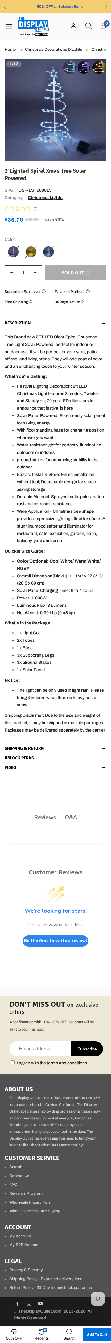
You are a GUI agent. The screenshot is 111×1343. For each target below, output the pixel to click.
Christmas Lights (45, 197)
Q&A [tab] (71, 817)
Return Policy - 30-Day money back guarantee (50, 1287)
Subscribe (87, 1048)
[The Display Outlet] (34, 26)
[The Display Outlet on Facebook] (17, 1304)
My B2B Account (24, 1245)
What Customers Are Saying (34, 1211)
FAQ (13, 1184)
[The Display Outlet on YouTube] (40, 1304)
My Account (20, 1236)
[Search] (88, 26)
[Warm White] (31, 252)
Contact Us (19, 1176)
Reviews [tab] (45, 817)
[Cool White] (48, 252)
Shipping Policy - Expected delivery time (45, 1279)
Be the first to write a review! (55, 941)
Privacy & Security (26, 1270)
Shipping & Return (24, 748)
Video (10, 768)
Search (15, 1167)
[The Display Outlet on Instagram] (29, 1304)
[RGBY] (13, 252)
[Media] (94, 149)
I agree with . (52, 1063)
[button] (12, 273)
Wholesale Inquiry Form (30, 1202)
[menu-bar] (11, 26)
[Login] (73, 26)
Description (18, 323)
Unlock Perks (19, 758)
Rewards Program (26, 1193)
